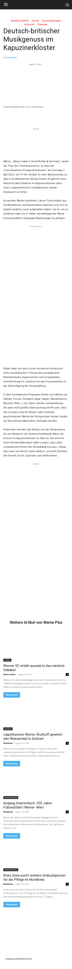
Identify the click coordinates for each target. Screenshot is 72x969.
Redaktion (12, 57)
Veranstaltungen (51, 20)
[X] (25, 116)
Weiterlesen (12, 695)
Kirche (35, 20)
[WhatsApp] (40, 116)
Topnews (42, 24)
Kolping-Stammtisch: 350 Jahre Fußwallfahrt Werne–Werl (27, 805)
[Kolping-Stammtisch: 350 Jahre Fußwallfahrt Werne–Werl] (36, 782)
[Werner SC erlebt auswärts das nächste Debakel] (36, 645)
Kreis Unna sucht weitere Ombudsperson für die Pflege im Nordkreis (34, 877)
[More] (48, 116)
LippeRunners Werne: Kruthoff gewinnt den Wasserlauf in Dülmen (32, 736)
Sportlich (8, 729)
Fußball (7, 660)
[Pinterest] (32, 116)
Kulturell (29, 24)
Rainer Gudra (9, 674)
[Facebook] (17, 116)
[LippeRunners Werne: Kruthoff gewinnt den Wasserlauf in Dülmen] (36, 714)
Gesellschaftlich (20, 20)
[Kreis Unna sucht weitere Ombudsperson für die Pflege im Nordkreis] (36, 855)
